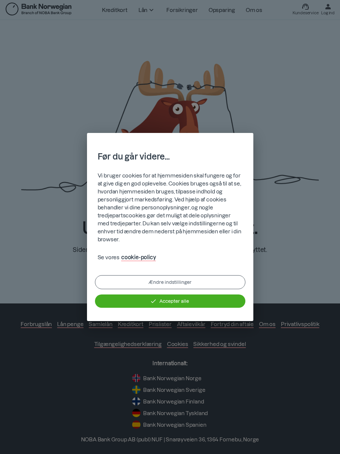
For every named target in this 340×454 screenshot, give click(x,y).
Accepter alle (174, 301)
